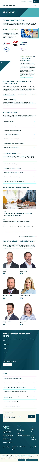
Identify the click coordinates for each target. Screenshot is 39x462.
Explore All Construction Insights (27, 236)
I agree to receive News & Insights (10, 361)
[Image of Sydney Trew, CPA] (28, 311)
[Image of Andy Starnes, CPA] (28, 259)
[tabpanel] (19, 102)
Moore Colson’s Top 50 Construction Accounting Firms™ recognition (27, 76)
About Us (33, 435)
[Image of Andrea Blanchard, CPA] (28, 285)
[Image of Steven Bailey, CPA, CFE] (11, 285)
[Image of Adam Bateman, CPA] (11, 259)
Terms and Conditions (27, 455)
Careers (32, 437)
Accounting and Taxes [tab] (22, 94)
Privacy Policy (20, 455)
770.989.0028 (29, 1)
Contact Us (35, 1)
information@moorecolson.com (23, 435)
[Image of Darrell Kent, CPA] (11, 311)
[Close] (37, 455)
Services (33, 426)
